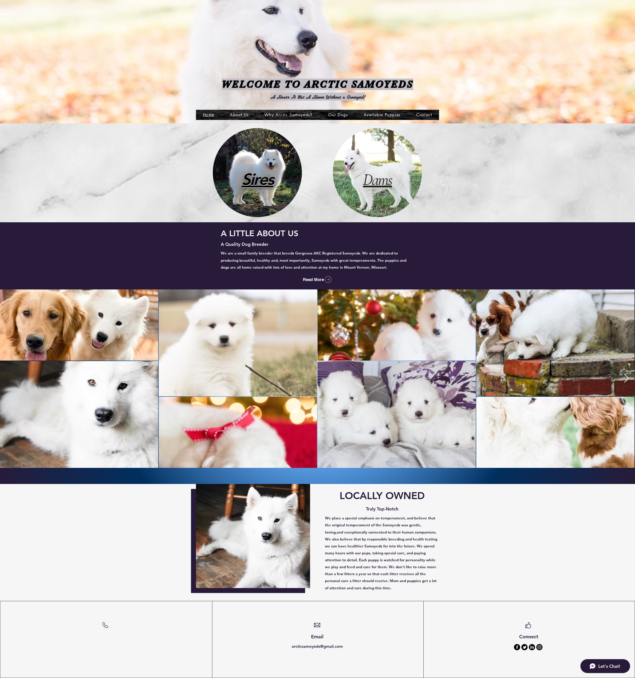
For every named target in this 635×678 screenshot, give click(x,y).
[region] (257, 173)
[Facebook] (517, 647)
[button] (338, 115)
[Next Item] (626, 378)
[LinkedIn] (532, 647)
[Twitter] (524, 647)
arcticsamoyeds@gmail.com (317, 646)
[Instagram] (539, 647)
